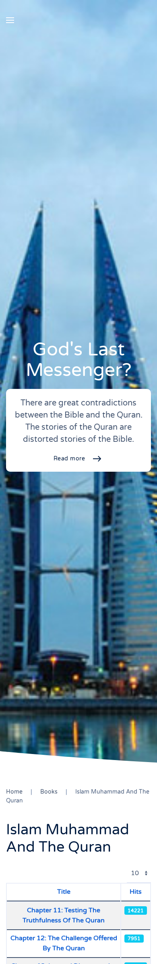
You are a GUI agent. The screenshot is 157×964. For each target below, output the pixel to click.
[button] (10, 20)
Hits (136, 892)
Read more (69, 458)
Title (63, 892)
